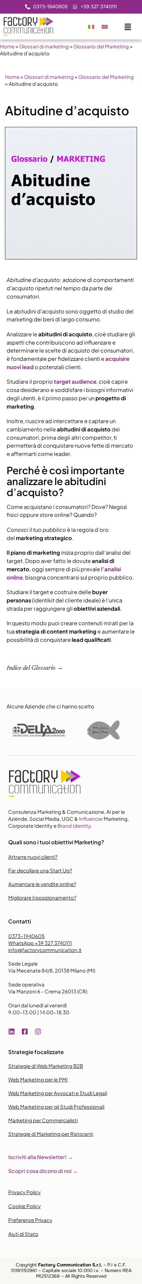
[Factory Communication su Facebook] (26, 1031)
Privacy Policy (24, 1192)
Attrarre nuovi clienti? (32, 857)
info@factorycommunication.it (45, 950)
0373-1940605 (26, 936)
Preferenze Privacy (30, 1220)
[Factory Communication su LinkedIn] (13, 1031)
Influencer (91, 818)
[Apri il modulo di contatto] (127, 25)
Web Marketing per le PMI (38, 1079)
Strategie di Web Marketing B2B (45, 1066)
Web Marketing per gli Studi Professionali (56, 1106)
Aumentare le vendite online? (42, 884)
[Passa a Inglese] (104, 26)
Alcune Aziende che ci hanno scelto (50, 706)
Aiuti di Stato (23, 1234)
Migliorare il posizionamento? (42, 897)
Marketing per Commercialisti (43, 1120)
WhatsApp (40, 943)
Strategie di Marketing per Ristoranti (50, 1134)
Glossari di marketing (44, 46)
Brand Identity (73, 825)
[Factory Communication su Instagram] (40, 1031)
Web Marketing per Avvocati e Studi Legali (57, 1093)
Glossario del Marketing (101, 46)
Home (7, 46)
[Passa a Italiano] (91, 26)
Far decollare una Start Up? (40, 870)
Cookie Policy (24, 1206)
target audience (75, 381)
